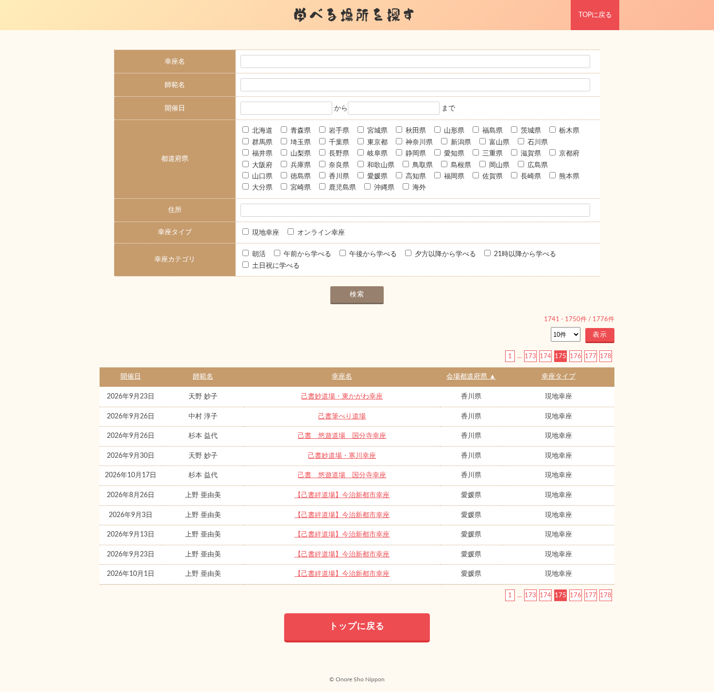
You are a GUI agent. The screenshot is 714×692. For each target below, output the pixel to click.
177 (590, 356)
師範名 (203, 376)
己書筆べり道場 (342, 416)
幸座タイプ (559, 376)
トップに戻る (357, 626)
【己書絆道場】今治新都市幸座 (342, 495)
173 (530, 356)
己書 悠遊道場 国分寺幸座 (342, 435)
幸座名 (342, 376)
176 (575, 356)
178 (606, 356)
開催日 (130, 376)
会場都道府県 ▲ (471, 376)
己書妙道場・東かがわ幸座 (342, 396)
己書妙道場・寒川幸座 (342, 455)
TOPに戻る (595, 15)
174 (545, 356)
